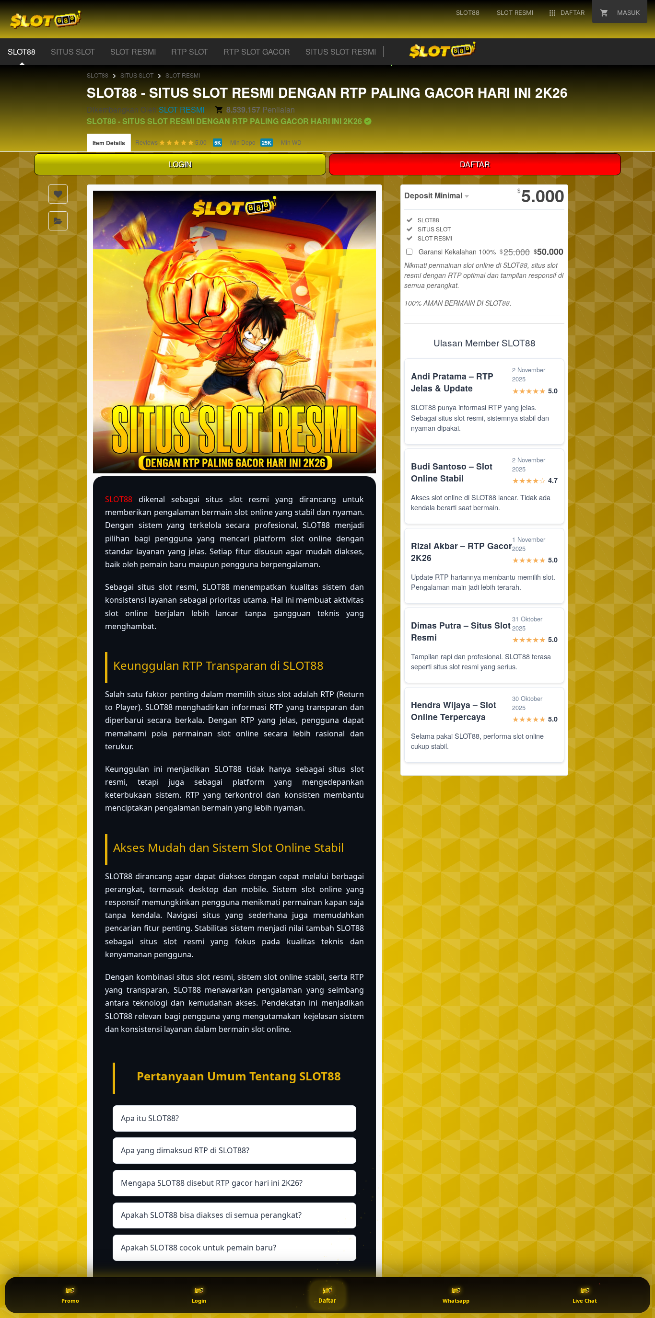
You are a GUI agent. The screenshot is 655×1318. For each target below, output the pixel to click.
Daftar (327, 1300)
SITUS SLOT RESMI (340, 51)
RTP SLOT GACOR (256, 51)
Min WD (291, 142)
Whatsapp (456, 1300)
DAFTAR (475, 164)
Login (199, 1300)
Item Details (109, 142)
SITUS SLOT (73, 51)
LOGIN (180, 164)
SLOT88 (21, 51)
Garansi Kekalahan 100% (491, 251)
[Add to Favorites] (58, 194)
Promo (70, 1300)
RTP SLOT (189, 51)
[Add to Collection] (58, 220)
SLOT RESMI (133, 51)
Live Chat (585, 1300)
